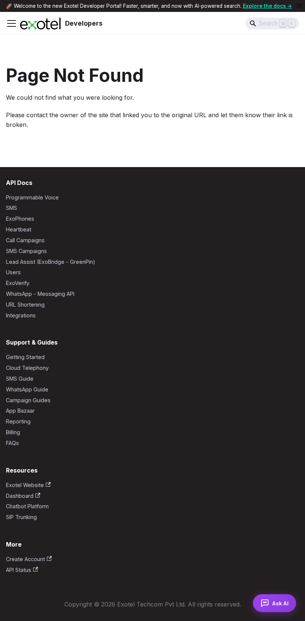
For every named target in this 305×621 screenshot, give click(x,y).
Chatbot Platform (27, 506)
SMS (11, 208)
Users (13, 272)
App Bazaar (20, 410)
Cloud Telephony (27, 368)
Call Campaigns (25, 240)
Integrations (21, 315)
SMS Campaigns (26, 251)
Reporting (18, 421)
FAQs (12, 443)
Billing (13, 432)
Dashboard (19, 496)
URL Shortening (25, 304)
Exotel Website (25, 485)
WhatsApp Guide (27, 389)
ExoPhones (20, 218)
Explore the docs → (267, 6)
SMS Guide (19, 378)
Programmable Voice (32, 197)
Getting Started (25, 357)
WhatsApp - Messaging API (40, 294)
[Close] (299, 6)
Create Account (25, 559)
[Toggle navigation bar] (11, 23)
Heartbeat (18, 229)
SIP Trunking (21, 517)
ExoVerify (17, 283)
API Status (18, 570)
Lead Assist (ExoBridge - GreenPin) (50, 262)
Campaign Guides (28, 400)
